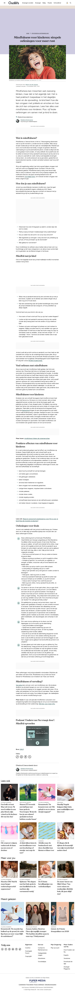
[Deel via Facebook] (25, 756)
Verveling (19, 685)
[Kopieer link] (17, 756)
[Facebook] (6, 949)
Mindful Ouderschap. (35, 360)
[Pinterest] (16, 949)
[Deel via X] (29, 756)
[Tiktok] (20, 949)
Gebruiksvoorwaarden (50, 984)
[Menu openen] (5, 3)
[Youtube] (13, 949)
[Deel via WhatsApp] (21, 756)
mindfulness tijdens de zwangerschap (37, 438)
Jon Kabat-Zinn (30, 176)
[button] (39, 984)
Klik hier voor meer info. (47, 704)
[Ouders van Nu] (13, 3)
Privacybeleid (29, 984)
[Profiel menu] (67, 3)
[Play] (37, 743)
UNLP (22, 749)
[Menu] (46, 728)
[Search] (70, 3)
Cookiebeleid (22, 984)
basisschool (26, 410)
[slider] (37, 739)
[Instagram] (9, 949)
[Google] (2, 949)
